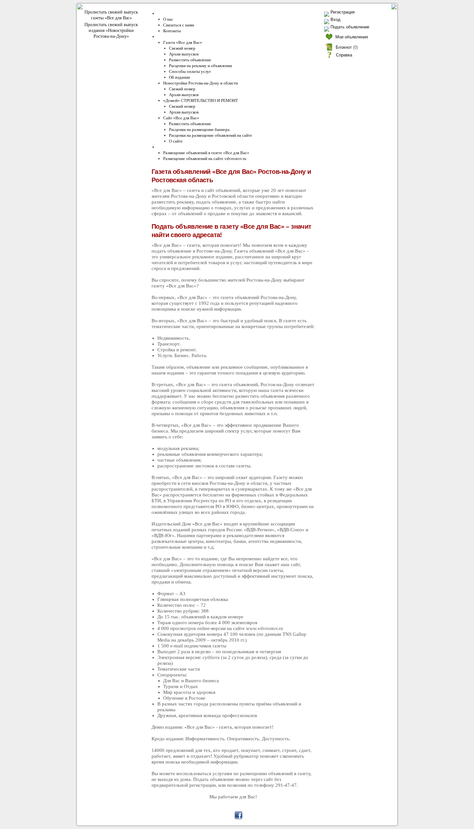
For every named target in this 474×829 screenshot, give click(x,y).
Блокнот (344, 47)
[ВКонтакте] (211, 815)
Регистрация (343, 12)
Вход (336, 19)
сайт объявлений (131, 810)
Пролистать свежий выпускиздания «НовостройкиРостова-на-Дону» (111, 30)
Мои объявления (351, 37)
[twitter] (225, 815)
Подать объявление (350, 27)
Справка (344, 55)
